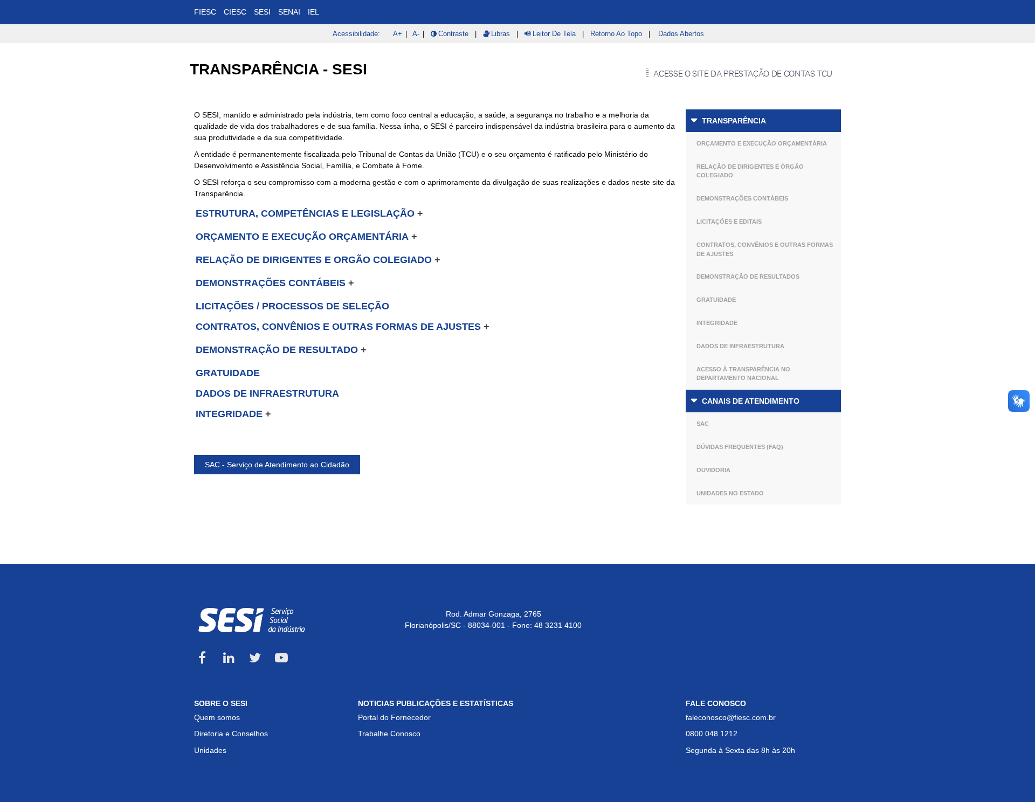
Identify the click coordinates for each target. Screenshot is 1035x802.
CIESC (235, 12)
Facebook (202, 657)
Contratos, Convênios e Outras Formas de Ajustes (764, 249)
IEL (313, 12)
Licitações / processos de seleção (292, 306)
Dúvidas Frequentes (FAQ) (739, 447)
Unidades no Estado (730, 493)
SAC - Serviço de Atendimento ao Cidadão (277, 464)
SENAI (289, 12)
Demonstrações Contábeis (742, 198)
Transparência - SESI (278, 69)
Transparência (734, 120)
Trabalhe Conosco (389, 733)
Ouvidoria (713, 470)
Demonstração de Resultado (277, 349)
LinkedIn (228, 657)
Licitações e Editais (729, 221)
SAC (702, 423)
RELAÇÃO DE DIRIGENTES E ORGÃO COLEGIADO (314, 259)
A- (415, 34)
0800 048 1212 (711, 733)
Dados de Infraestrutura (740, 346)
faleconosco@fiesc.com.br (731, 717)
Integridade (716, 323)
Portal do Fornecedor (394, 717)
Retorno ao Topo (616, 34)
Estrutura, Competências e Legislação (305, 213)
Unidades (210, 750)
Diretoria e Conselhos (231, 733)
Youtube (281, 657)
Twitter (255, 657)
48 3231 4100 (558, 625)
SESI (262, 12)
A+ (397, 34)
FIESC (205, 12)
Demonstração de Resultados (747, 276)
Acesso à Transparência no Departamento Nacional (743, 374)
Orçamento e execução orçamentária (761, 143)
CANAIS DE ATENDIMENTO (750, 401)
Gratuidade (716, 299)
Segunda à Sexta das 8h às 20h (740, 750)
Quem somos (217, 717)
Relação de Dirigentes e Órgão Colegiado (750, 171)
